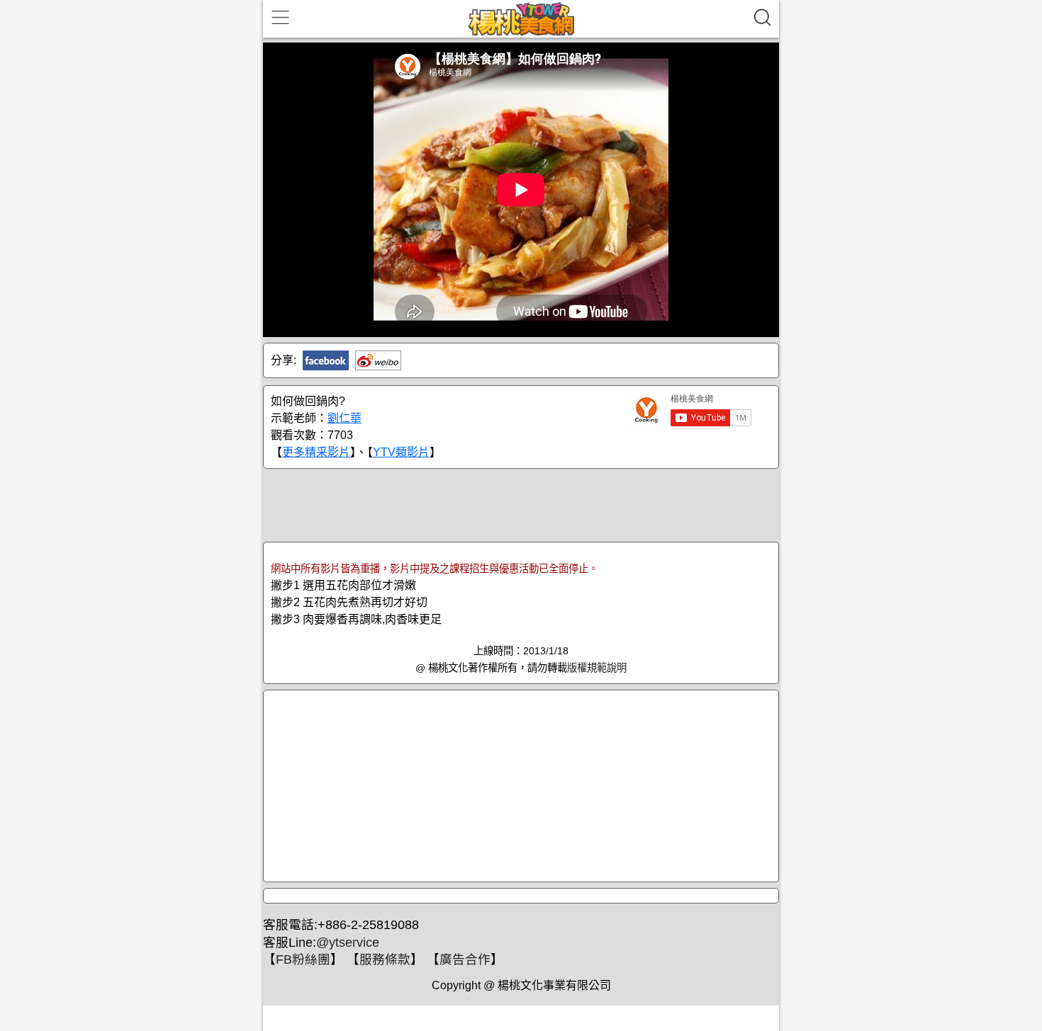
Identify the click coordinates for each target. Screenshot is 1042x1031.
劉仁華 (344, 418)
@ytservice (347, 942)
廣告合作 (465, 959)
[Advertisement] (521, 504)
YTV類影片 (401, 452)
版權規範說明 (597, 667)
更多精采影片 (316, 452)
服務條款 (384, 959)
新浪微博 (378, 360)
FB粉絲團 (303, 959)
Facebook (326, 360)
